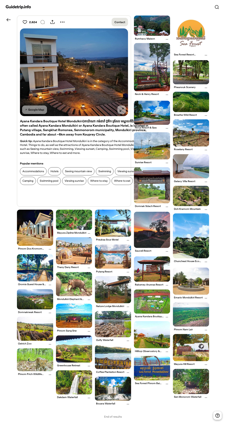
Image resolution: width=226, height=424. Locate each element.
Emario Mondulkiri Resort (188, 297)
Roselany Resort (183, 149)
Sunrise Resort (143, 162)
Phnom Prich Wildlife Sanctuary (30, 375)
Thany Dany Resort (68, 267)
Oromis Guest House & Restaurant (31, 285)
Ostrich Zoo (25, 343)
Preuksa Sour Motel (107, 239)
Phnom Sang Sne (67, 330)
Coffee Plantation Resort (110, 372)
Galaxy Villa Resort (184, 181)
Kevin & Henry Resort (147, 94)
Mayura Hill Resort (184, 363)
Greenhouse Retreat (68, 365)
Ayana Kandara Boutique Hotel (149, 318)
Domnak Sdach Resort (148, 206)
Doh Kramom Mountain (187, 209)
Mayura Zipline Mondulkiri (71, 232)
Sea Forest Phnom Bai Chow (147, 384)
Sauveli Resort (143, 250)
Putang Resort (104, 271)
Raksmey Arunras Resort (149, 284)
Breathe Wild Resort (185, 114)
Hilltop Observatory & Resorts (147, 352)
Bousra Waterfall (105, 403)
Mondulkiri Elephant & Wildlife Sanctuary (69, 300)
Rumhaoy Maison (145, 38)
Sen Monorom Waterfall (187, 397)
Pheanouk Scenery (185, 87)
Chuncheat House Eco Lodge (186, 262)
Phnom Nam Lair (183, 329)
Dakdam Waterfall (67, 397)
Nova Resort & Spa (146, 127)
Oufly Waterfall (104, 340)
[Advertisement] (84, 196)
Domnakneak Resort (30, 312)
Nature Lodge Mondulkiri (110, 306)
